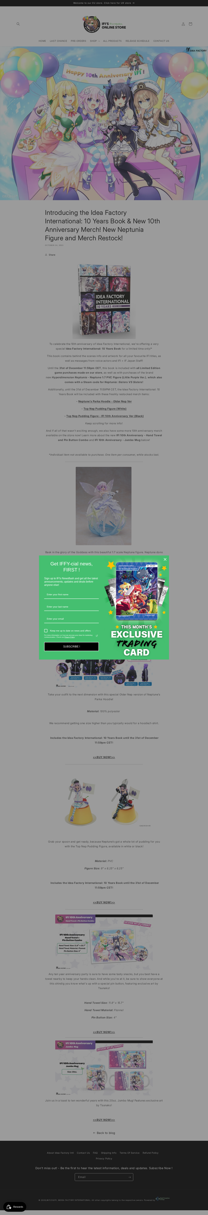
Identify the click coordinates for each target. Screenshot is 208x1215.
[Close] (165, 559)
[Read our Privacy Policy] (97, 636)
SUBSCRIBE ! (71, 646)
